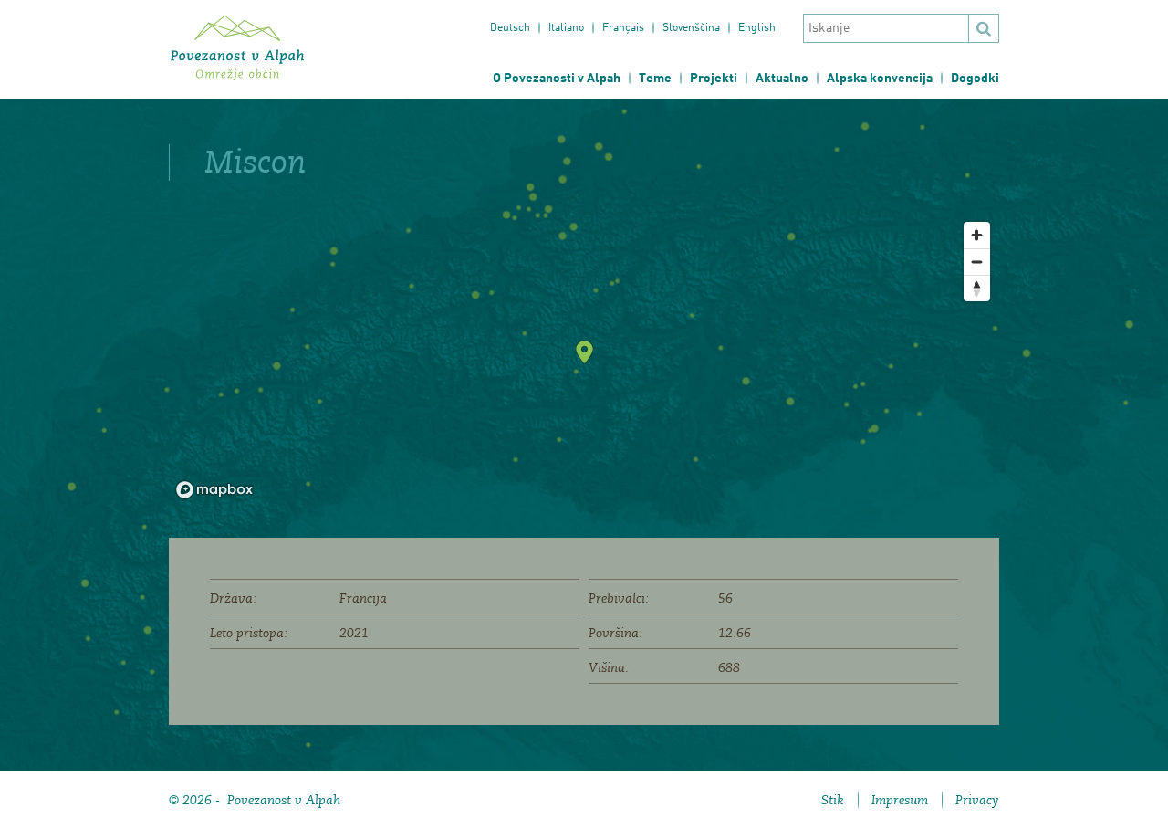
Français (623, 28)
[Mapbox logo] (214, 489)
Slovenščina (691, 28)
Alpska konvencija (880, 78)
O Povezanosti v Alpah (556, 78)
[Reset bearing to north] (977, 288)
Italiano (566, 28)
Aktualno (782, 78)
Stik (832, 800)
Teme (655, 78)
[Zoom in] (977, 235)
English (757, 28)
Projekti (713, 78)
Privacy (977, 800)
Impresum (899, 800)
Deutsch (510, 28)
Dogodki (975, 78)
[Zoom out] (977, 261)
